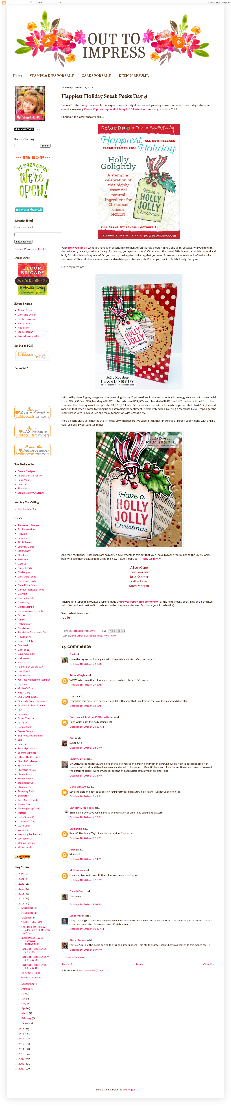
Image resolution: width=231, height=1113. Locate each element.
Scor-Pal (22, 484)
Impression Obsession (30, 475)
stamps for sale (26, 842)
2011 (21, 1049)
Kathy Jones (25, 323)
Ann (71, 737)
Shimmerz (23, 488)
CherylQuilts (77, 758)
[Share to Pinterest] (123, 631)
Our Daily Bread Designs (31, 701)
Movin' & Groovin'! (31, 977)
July (23, 993)
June (24, 998)
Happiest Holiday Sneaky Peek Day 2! (35, 958)
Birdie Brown (25, 542)
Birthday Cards (26, 546)
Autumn (22, 533)
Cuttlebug (23, 602)
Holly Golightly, (77, 247)
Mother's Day (25, 688)
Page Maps (24, 479)
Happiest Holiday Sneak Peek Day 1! (34, 966)
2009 (21, 1058)
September (28, 983)
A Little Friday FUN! (32, 921)
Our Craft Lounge (28, 696)
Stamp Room (25, 774)
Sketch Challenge (28, 761)
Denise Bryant (77, 786)
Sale (20, 739)
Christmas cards (94, 635)
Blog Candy (24, 550)
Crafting (22, 593)
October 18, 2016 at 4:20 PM (85, 817)
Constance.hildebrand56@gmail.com (91, 717)
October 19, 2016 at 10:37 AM (86, 928)
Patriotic (22, 722)
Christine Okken (27, 314)
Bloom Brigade (77, 635)
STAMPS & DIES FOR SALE (52, 76)
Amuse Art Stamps (28, 525)
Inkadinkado (24, 671)
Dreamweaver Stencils (30, 611)
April (24, 1008)
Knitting (22, 683)
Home (17, 76)
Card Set (23, 563)
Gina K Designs (26, 471)
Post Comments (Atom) (90, 970)
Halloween (24, 658)
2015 (21, 1029)
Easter (21, 615)
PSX (20, 709)
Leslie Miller (76, 915)
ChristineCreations (81, 807)
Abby (72, 849)
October (26, 917)
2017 (21, 898)
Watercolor (24, 825)
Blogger (130, 1089)
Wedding (23, 829)
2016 (21, 903)
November (27, 912)
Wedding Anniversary (30, 834)
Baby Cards (24, 537)
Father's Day (25, 623)
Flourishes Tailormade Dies (33, 632)
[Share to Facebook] (120, 631)
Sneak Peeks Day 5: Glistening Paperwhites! (32, 940)
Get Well (23, 645)
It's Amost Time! (30, 972)
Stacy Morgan (77, 940)
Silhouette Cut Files (29, 756)
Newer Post (69, 964)
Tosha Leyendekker (29, 336)
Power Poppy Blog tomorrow (139, 601)
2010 (21, 1053)
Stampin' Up (24, 786)
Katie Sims (24, 327)
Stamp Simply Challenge (31, 492)
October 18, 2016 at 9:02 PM (85, 904)
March (25, 1013)
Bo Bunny (23, 559)
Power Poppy (109, 635)
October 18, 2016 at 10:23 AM (86, 726)
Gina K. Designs (27, 653)
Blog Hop (23, 555)
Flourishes (23, 628)
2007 (21, 1068)
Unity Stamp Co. (27, 817)
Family (21, 619)
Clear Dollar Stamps (29, 585)
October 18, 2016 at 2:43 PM (85, 796)
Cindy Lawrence (27, 318)
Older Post (209, 964)
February (26, 1018)
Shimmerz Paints (27, 752)
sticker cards (25, 847)
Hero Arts (23, 662)
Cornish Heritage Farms (31, 589)
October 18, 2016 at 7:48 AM (85, 684)
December (27, 907)
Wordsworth (25, 838)
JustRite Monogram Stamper (34, 679)
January (26, 1023)
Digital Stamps (26, 606)
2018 (21, 893)
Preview (19, 248)
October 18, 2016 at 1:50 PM (85, 747)
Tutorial (22, 812)
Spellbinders (25, 765)
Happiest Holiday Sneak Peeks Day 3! (34, 950)
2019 (21, 888)
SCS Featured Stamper (30, 735)
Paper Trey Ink (26, 718)
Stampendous (25, 782)
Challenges (24, 572)
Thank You (24, 804)
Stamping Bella (26, 791)
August (25, 988)
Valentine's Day (26, 821)
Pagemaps (23, 714)
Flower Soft (24, 636)
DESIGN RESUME (134, 76)
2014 (21, 1034)
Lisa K (73, 696)
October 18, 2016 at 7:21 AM (85, 664)
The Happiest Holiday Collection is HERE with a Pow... (35, 929)
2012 (21, 1044)
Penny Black (24, 726)
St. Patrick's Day (27, 769)
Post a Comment (75, 957)
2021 (21, 878)
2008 (21, 1063)
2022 (21, 873)
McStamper (76, 870)
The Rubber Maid (27, 508)
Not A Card (24, 692)
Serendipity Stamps (29, 748)
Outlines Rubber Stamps (31, 705)
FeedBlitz (43, 248)
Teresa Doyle (77, 675)
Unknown (75, 828)
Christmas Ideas (27, 576)
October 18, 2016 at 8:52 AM (85, 705)
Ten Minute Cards (28, 799)
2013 (21, 1039)
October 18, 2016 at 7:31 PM (85, 838)
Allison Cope (25, 310)
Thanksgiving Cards (29, 808)
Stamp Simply (25, 778)
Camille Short (77, 891)
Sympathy (23, 795)
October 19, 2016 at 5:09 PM (85, 949)
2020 (21, 883)
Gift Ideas (23, 649)
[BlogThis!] (113, 631)
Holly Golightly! (152, 558)
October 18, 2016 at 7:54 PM (85, 859)
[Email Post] (103, 630)
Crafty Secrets (26, 598)
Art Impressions (27, 529)
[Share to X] (117, 631)
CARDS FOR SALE (96, 76)
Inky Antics (24, 675)
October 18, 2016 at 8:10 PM (85, 880)
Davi (72, 654)
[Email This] (110, 631)
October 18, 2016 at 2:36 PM (85, 775)
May (24, 1003)
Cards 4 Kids (25, 568)
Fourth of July (25, 640)
